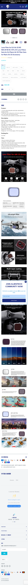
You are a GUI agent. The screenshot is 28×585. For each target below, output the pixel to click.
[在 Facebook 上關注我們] (2, 566)
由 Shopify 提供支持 (5, 580)
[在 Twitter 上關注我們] (5, 566)
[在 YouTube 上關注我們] (10, 566)
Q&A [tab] (17, 480)
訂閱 (4, 553)
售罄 (14, 94)
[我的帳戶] (23, 6)
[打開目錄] (2, 6)
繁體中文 (3, 559)
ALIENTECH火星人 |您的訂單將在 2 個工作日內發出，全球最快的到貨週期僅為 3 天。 (14, 2)
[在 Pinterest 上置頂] (21, 99)
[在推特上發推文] (23, 99)
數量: (2, 89)
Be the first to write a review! (14, 506)
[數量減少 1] (5, 89)
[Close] (25, 281)
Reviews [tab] (12, 480)
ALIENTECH (3, 60)
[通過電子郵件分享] (26, 99)
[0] (25, 6)
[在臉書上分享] (18, 99)
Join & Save (14, 300)
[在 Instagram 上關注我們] (7, 566)
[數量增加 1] (12, 89)
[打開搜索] (20, 6)
